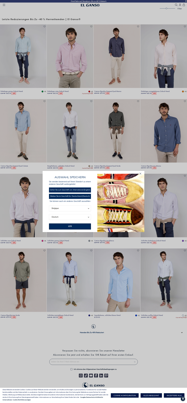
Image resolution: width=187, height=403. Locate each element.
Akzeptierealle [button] (174, 395)
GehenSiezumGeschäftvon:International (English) (70, 190)
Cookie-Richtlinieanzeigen (22, 400)
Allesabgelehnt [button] (151, 395)
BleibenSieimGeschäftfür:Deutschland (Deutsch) (70, 196)
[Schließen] (140, 173)
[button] (125, 395)
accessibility (183, 398)
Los (70, 226)
